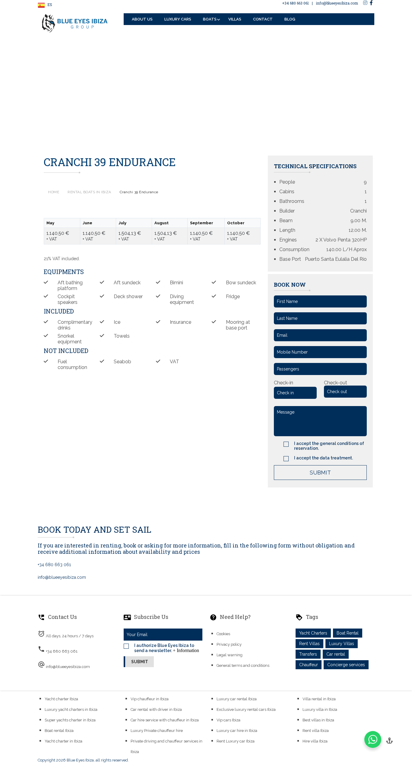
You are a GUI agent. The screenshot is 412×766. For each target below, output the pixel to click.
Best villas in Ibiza (318, 720)
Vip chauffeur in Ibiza (150, 699)
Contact (263, 19)
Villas (234, 19)
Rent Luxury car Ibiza (236, 741)
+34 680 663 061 (295, 3)
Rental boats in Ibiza (89, 192)
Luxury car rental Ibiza (237, 699)
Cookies (223, 634)
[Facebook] (371, 2)
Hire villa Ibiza (315, 741)
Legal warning (229, 655)
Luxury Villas (341, 643)
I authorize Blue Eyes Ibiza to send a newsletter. (166, 648)
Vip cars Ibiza (228, 720)
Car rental (335, 654)
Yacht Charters (313, 633)
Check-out (335, 383)
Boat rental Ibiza (59, 730)
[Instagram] (365, 2)
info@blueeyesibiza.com (337, 3)
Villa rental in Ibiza (319, 699)
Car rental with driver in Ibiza (156, 709)
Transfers (308, 654)
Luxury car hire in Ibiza (237, 730)
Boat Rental (348, 633)
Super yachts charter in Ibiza (70, 720)
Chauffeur (308, 664)
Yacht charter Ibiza (61, 699)
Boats (210, 19)
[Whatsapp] (372, 739)
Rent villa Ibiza (316, 730)
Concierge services (346, 664)
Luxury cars (177, 19)
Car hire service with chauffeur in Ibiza (165, 720)
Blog (289, 19)
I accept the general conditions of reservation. (329, 446)
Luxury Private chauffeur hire (157, 730)
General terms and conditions (243, 665)
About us (142, 19)
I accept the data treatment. (323, 458)
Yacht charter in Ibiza (63, 741)
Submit (320, 472)
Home (53, 192)
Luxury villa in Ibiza (320, 709)
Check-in (283, 383)
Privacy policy (229, 644)
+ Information (186, 650)
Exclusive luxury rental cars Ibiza (246, 709)
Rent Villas (309, 643)
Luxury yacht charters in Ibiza (71, 709)
